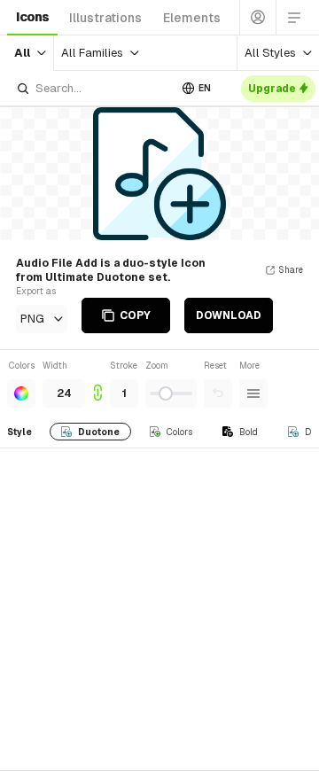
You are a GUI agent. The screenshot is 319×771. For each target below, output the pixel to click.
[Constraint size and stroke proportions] (97, 383)
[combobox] (92, 88)
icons (32, 17)
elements (192, 18)
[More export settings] (253, 393)
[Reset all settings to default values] (218, 393)
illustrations (105, 18)
